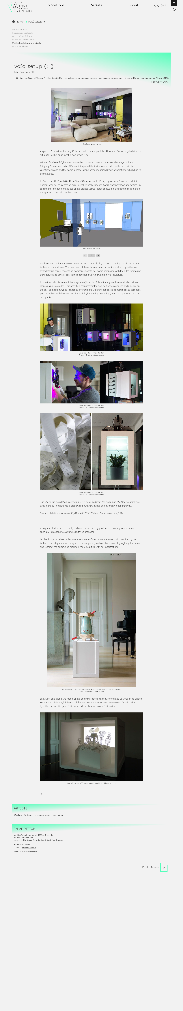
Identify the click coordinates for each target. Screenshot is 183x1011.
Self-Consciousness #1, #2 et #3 (66, 513)
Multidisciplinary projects (26, 43)
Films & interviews (23, 40)
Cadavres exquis (108, 513)
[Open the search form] (174, 9)
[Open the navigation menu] (174, 3)
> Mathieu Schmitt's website (25, 852)
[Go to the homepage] (18, 10)
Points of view (20, 30)
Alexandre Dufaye (29, 847)
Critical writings (22, 36)
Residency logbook (22, 33)
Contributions (20, 46)
